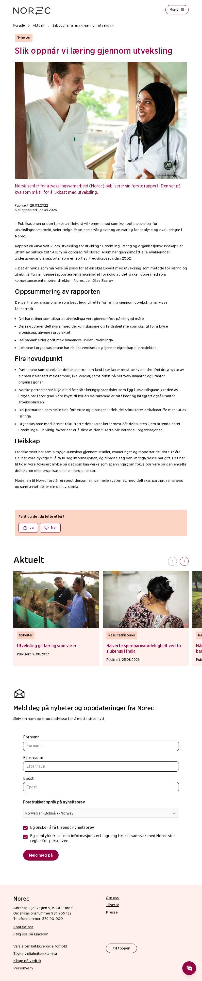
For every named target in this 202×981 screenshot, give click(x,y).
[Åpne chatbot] (189, 968)
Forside (19, 25)
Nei (53, 527)
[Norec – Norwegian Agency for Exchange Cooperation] (31, 10)
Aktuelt (39, 25)
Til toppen (121, 948)
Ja (32, 527)
